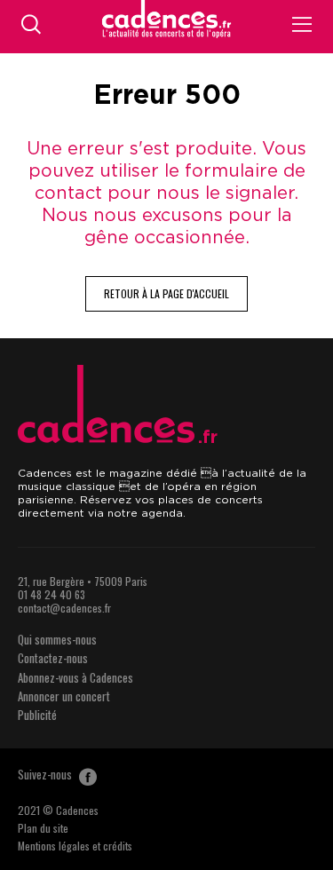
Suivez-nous (46, 774)
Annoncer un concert (64, 696)
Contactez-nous (53, 658)
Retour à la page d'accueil (166, 293)
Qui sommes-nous (57, 639)
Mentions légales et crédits (75, 845)
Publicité (37, 715)
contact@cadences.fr (64, 607)
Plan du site (43, 827)
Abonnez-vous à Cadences (75, 677)
